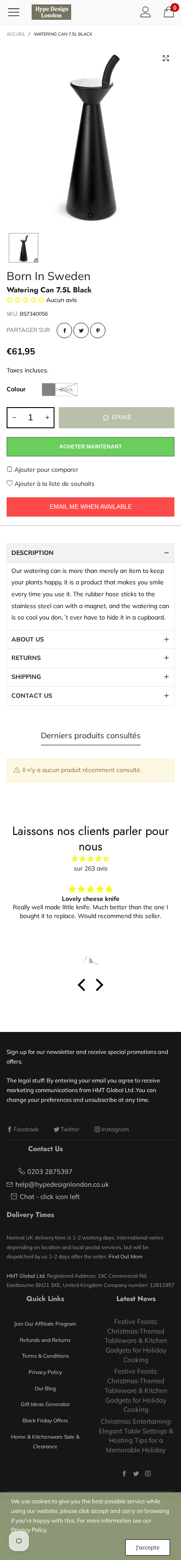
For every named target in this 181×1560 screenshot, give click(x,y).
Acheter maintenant (90, 447)
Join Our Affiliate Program (45, 1323)
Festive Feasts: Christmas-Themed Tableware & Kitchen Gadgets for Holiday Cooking (136, 1340)
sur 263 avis (91, 868)
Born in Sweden (48, 276)
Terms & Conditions (45, 1355)
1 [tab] (90, 215)
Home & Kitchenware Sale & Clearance (45, 1441)
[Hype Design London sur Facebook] (124, 1473)
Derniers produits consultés (91, 735)
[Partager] (64, 330)
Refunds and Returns (45, 1340)
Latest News (136, 1299)
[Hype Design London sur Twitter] (136, 1473)
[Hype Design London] (51, 12)
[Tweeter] (81, 330)
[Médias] (165, 58)
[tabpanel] (90, 133)
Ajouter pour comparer (45, 470)
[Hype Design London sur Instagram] (148, 1473)
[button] (14, 417)
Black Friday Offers (45, 1420)
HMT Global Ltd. (26, 1275)
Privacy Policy (45, 1372)
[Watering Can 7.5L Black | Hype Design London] (90, 133)
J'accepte (147, 1547)
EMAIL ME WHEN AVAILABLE (91, 506)
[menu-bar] (17, 12)
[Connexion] (145, 12)
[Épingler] (97, 330)
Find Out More (126, 1256)
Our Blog (45, 1388)
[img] (90, 859)
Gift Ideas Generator (45, 1404)
